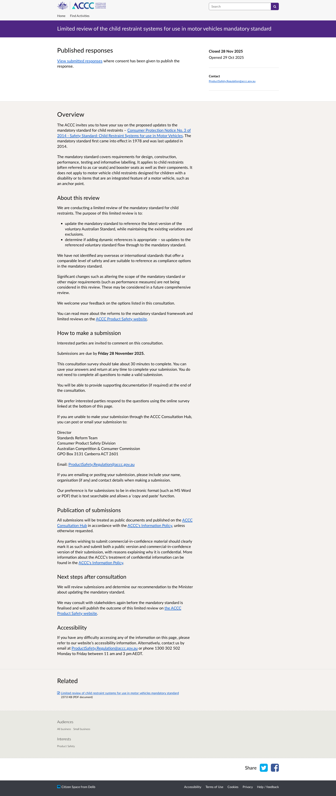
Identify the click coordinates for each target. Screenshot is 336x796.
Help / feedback (268, 787)
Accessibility (192, 787)
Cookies (233, 787)
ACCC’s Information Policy (150, 525)
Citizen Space (70, 787)
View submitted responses (79, 60)
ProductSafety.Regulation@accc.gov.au (232, 81)
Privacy (248, 787)
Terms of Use (214, 787)
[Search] (275, 6)
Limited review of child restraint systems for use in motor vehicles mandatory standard (120, 693)
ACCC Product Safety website (121, 318)
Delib (91, 787)
